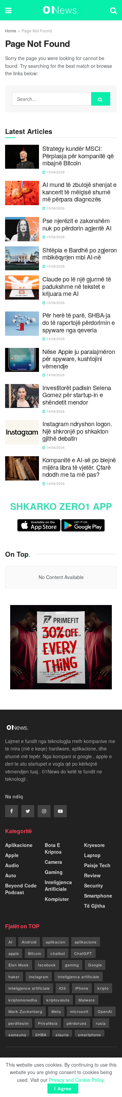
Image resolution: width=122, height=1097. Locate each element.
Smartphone (98, 895)
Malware (87, 1000)
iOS (62, 988)
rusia (101, 1023)
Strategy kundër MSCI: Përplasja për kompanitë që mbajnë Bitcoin (78, 156)
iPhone (81, 988)
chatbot (57, 953)
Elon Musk (18, 964)
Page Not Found (37, 30)
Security (93, 885)
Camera (53, 861)
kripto (103, 988)
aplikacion (55, 941)
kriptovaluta (57, 1000)
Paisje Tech (97, 865)
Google (95, 964)
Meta (56, 1011)
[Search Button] (100, 99)
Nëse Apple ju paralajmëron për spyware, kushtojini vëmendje (78, 359)
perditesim (18, 1023)
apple (13, 953)
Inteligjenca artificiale (78, 976)
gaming (72, 964)
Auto (10, 875)
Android (29, 941)
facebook (47, 964)
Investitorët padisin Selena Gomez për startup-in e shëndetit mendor (76, 395)
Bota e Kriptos (53, 848)
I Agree (63, 1088)
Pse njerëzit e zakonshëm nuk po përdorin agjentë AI (76, 224)
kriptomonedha (22, 1000)
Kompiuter (57, 899)
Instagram (38, 976)
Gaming (54, 872)
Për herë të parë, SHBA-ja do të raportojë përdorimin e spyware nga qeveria (78, 322)
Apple (12, 855)
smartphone (89, 1034)
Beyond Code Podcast (21, 889)
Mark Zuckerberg (25, 1011)
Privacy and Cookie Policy (76, 1079)
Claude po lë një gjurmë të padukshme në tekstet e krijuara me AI (76, 286)
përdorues (77, 1023)
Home (10, 30)
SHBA (40, 1034)
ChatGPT (83, 953)
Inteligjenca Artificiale (58, 885)
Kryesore (94, 845)
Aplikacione (19, 845)
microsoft (79, 1011)
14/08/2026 (55, 338)
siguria (62, 1034)
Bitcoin (34, 953)
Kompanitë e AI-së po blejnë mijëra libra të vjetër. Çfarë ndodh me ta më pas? (79, 467)
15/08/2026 (55, 172)
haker (14, 976)
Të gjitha (94, 905)
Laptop (92, 855)
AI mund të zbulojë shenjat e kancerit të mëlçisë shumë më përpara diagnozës (79, 192)
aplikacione (86, 941)
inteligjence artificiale (29, 988)
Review (92, 875)
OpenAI (105, 1011)
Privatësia (48, 1023)
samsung (17, 1034)
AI (10, 941)
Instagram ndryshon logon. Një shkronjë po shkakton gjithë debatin (77, 431)
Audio (12, 865)
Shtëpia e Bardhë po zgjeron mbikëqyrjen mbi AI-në (79, 253)
